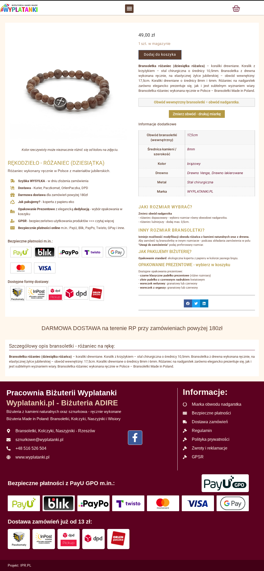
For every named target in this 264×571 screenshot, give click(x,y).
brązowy (194, 164)
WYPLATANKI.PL (200, 191)
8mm (191, 149)
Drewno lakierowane (227, 173)
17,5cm (192, 135)
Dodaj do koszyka (160, 54)
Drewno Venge (198, 173)
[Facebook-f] (135, 437)
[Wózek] (236, 8)
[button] (129, 8)
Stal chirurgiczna (200, 182)
